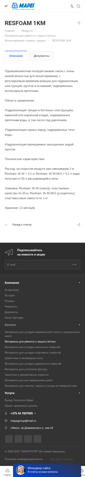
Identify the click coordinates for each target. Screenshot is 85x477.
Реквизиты (11, 306)
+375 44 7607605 (21, 413)
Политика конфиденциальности (23, 459)
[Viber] (28, 439)
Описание (16, 55)
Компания (12, 282)
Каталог (10, 324)
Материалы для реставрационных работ (29, 380)
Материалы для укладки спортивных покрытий (33, 352)
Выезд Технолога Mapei (19, 400)
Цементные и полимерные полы (24, 358)
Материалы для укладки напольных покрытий (32, 347)
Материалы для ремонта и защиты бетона (30, 341)
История (10, 295)
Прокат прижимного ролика (21, 405)
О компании (12, 289)
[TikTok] (37, 439)
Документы (41, 55)
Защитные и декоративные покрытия (27, 374)
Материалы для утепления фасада (26, 369)
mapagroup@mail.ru (23, 420)
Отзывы (9, 301)
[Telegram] (18, 439)
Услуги (9, 393)
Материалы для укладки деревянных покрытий (33, 363)
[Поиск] (78, 6)
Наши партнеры (14, 317)
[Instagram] (9, 439)
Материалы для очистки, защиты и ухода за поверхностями (41, 385)
